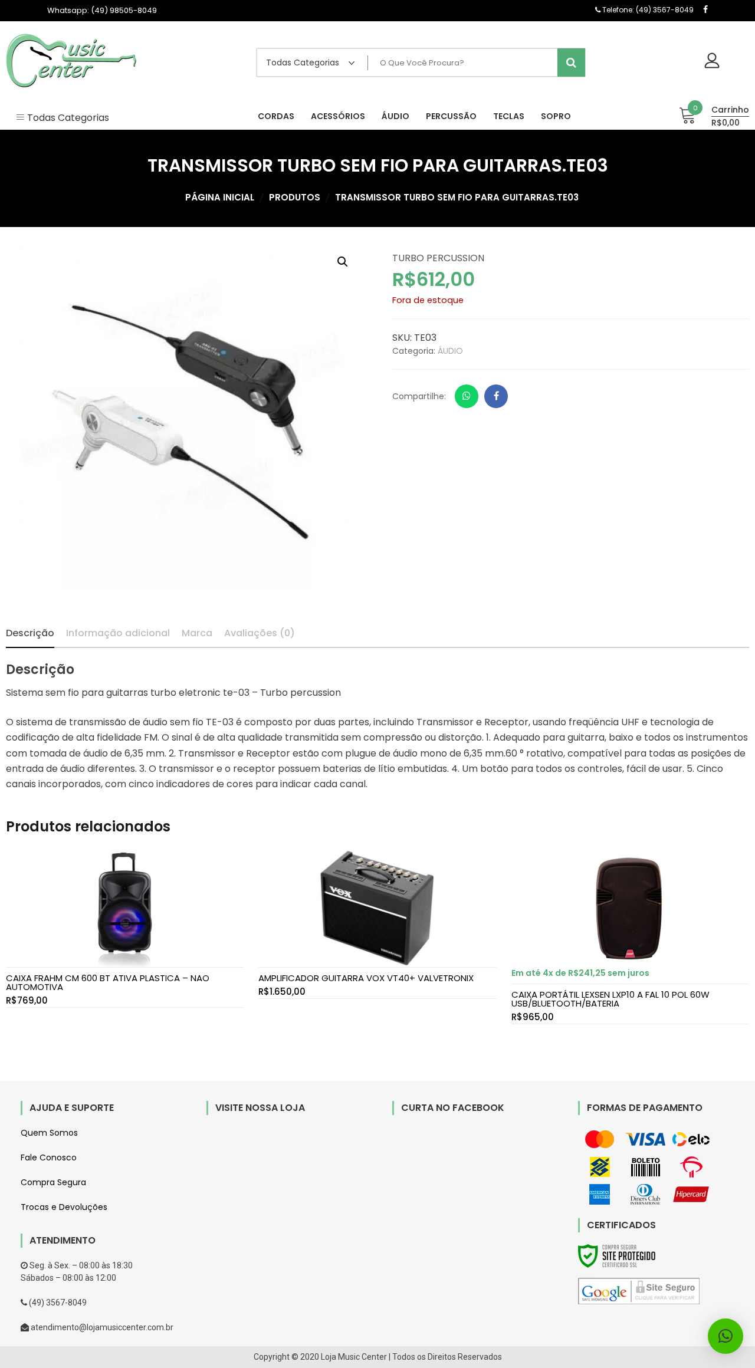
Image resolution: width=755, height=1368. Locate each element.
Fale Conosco (49, 1157)
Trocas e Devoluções (64, 1207)
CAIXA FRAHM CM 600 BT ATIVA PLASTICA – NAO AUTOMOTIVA (107, 982)
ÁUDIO (450, 351)
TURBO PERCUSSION (438, 258)
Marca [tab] (197, 633)
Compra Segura (53, 1182)
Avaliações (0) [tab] (259, 633)
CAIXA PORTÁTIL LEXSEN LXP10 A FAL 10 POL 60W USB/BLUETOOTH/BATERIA (610, 999)
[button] (342, 261)
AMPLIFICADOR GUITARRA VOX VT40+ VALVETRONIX (366, 978)
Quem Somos (49, 1133)
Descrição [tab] (30, 633)
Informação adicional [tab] (118, 633)
